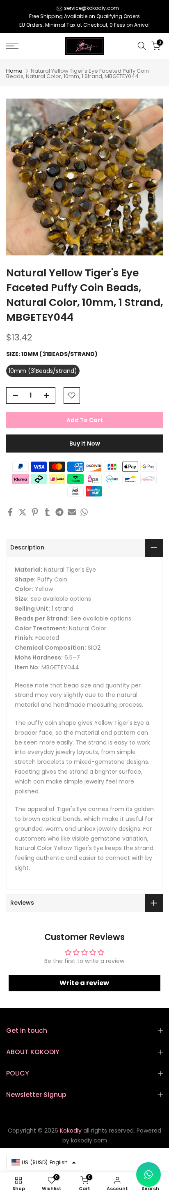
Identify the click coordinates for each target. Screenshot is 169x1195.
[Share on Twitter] (22, 512)
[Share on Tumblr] (47, 512)
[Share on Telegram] (59, 512)
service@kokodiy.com (91, 8)
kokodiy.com (89, 1140)
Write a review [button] (84, 983)
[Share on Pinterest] (35, 512)
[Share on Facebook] (10, 512)
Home (14, 71)
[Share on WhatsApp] (84, 512)
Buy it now (84, 443)
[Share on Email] (72, 512)
